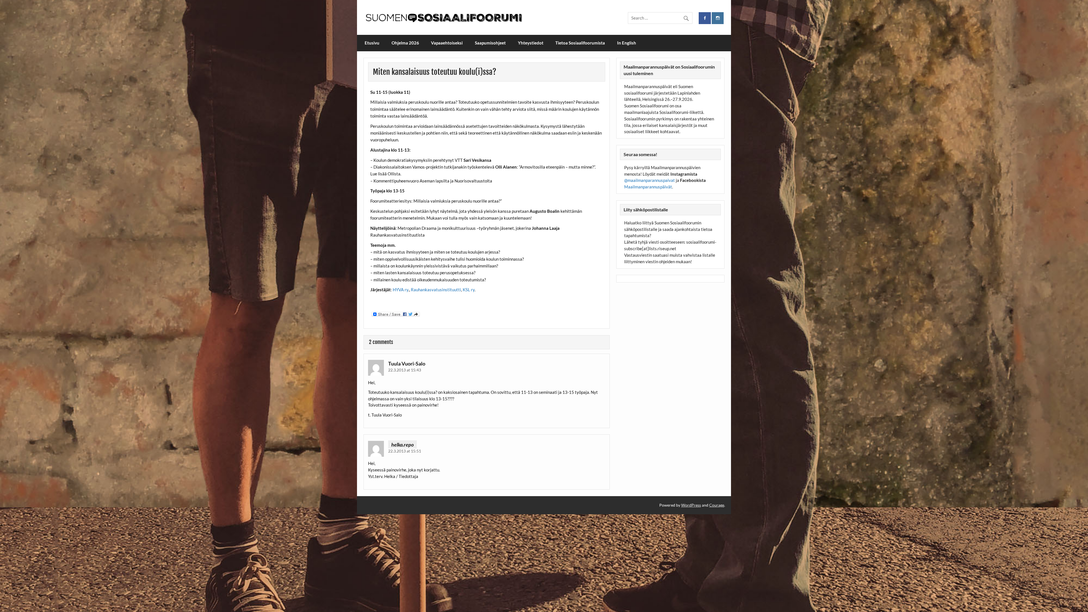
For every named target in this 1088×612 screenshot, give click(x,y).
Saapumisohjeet (490, 42)
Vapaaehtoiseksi (447, 42)
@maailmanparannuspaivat (649, 180)
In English (626, 42)
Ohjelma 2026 (405, 42)
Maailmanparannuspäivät (648, 186)
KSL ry (469, 289)
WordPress (691, 505)
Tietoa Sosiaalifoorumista (580, 42)
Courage (716, 505)
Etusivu (372, 42)
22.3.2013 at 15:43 (404, 369)
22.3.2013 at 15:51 (404, 451)
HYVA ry (400, 289)
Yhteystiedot (530, 42)
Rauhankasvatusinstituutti (436, 289)
